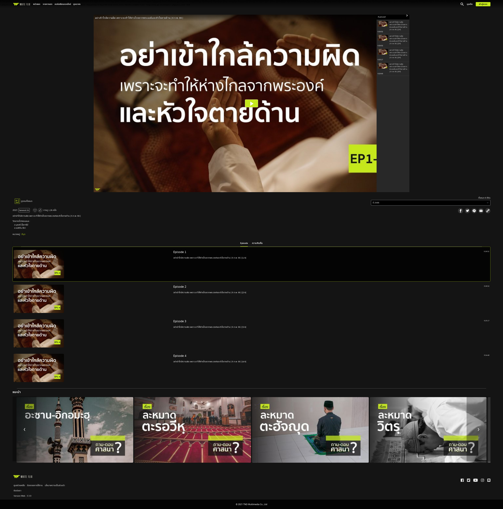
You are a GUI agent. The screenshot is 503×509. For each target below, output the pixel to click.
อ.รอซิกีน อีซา (20, 228)
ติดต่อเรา (17, 490)
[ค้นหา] (462, 4)
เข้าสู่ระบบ (483, 4)
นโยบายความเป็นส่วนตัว (55, 485)
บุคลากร (76, 4)
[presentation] (24, 428)
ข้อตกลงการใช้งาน (35, 485)
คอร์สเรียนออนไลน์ (63, 4)
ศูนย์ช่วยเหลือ (19, 485)
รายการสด (47, 4)
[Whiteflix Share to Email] (481, 210)
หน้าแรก (36, 4)
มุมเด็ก (470, 4)
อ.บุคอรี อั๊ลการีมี (21, 225)
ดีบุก (23, 234)
